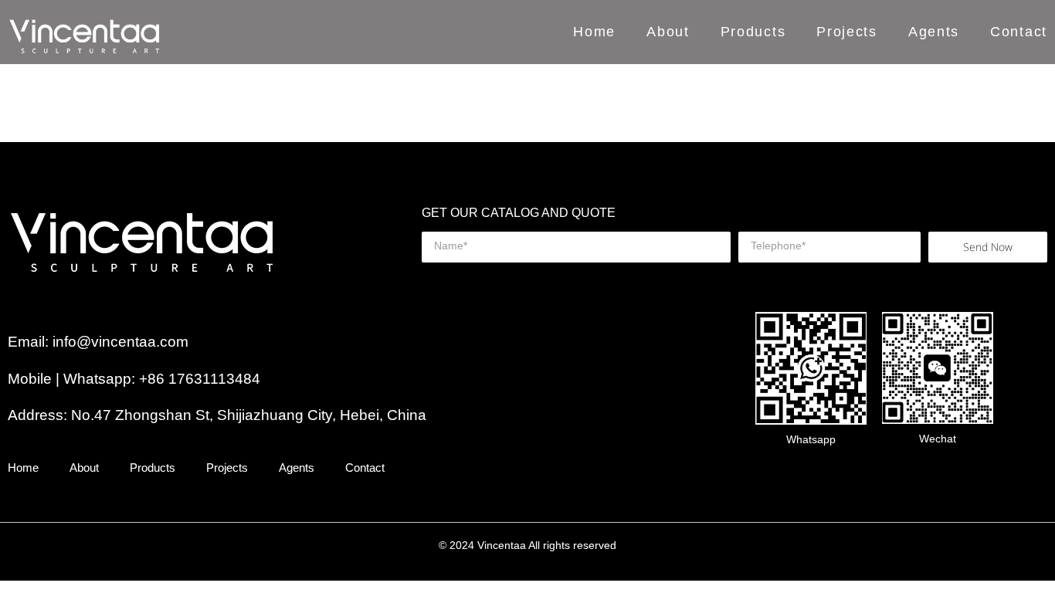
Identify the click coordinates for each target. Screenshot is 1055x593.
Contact (1018, 32)
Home (594, 32)
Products (753, 32)
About (668, 32)
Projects (846, 32)
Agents (933, 32)
